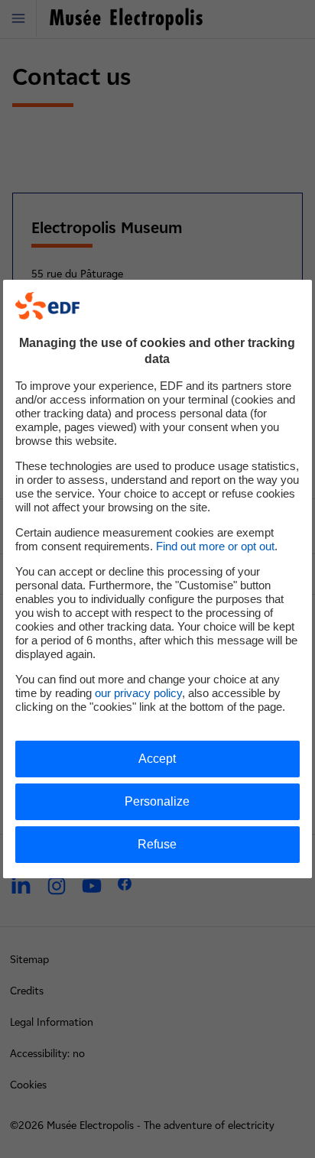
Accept (157, 758)
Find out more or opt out (215, 546)
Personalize (157, 801)
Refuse (157, 844)
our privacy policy (138, 692)
